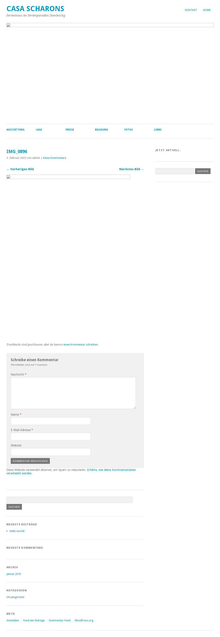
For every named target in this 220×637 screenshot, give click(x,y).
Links (158, 129)
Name (16, 414)
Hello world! (17, 531)
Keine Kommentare (54, 157)
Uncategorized (15, 597)
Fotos (128, 129)
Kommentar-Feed (59, 620)
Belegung (101, 129)
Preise (70, 129)
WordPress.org (84, 620)
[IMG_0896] (68, 178)
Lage (39, 129)
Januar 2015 (13, 573)
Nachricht (18, 374)
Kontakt (191, 10)
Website (16, 445)
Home (207, 10)
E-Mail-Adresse (22, 430)
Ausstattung (15, 129)
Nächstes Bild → (131, 169)
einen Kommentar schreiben (80, 344)
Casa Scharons (35, 9)
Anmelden (12, 620)
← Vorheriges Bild (20, 169)
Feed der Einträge (34, 620)
